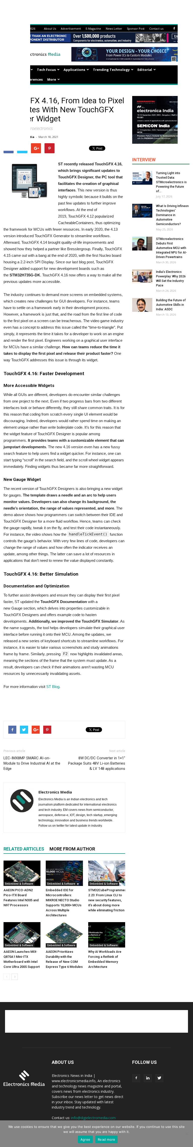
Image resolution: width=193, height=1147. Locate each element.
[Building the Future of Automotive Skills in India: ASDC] (142, 305)
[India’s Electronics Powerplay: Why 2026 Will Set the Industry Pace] (142, 276)
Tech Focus (46, 69)
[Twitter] (159, 1078)
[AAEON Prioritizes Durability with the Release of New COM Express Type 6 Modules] (64, 934)
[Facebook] (174, 28)
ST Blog (52, 686)
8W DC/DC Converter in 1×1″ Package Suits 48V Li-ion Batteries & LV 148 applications (96, 763)
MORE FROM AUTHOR (72, 849)
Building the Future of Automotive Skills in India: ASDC (171, 304)
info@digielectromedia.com (93, 1117)
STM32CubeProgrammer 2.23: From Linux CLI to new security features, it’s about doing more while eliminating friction (107, 900)
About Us (50, 28)
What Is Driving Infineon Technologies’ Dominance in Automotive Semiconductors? (172, 215)
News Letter (114, 28)
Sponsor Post (135, 28)
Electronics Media (55, 791)
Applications (74, 69)
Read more (106, 1139)
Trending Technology (111, 69)
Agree (85, 1139)
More (51, 79)
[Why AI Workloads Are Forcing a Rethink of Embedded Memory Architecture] (106, 934)
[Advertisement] (64, 704)
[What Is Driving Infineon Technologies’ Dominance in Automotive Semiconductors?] (142, 211)
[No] (186, 1133)
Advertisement (71, 28)
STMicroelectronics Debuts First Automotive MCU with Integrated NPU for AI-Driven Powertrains (171, 248)
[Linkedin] (148, 1078)
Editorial (144, 69)
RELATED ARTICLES (24, 849)
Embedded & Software (19, 883)
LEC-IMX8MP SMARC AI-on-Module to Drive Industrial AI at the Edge (32, 763)
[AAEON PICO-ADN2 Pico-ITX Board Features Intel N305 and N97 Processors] (22, 873)
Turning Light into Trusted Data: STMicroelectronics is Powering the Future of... (171, 182)
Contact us (156, 28)
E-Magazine (93, 28)
